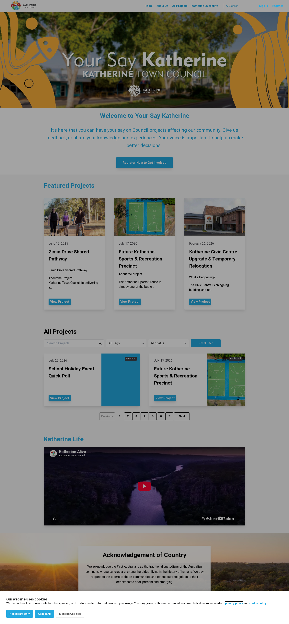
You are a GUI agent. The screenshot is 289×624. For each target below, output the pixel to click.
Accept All (44, 613)
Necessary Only (19, 613)
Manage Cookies (70, 613)
